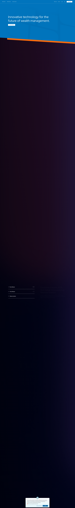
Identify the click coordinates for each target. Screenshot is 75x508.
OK (45, 505)
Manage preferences (39, 505)
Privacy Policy (30, 502)
